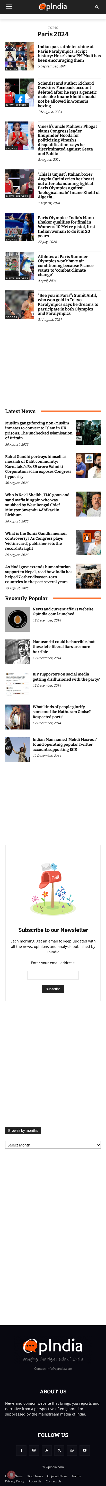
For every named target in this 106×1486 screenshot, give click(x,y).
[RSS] (47, 1450)
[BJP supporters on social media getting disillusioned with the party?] (17, 684)
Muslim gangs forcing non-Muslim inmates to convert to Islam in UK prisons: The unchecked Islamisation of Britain (39, 431)
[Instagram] (34, 1450)
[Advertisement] (53, 1064)
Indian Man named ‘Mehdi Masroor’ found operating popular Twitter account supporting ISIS (65, 744)
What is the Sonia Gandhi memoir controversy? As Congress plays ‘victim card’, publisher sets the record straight (36, 541)
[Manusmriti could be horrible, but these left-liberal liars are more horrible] (17, 651)
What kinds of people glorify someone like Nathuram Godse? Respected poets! (62, 712)
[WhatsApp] (72, 1450)
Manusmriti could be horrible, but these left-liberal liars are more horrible (64, 646)
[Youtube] (85, 1450)
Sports (11, 68)
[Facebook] (21, 1450)
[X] (59, 1450)
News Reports (17, 105)
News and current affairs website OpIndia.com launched (63, 612)
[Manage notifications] (11, 1475)
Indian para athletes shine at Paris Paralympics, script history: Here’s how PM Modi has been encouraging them (69, 53)
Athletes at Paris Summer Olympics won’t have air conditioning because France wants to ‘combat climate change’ (66, 265)
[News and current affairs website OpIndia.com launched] (17, 619)
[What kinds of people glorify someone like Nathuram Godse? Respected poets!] (17, 717)
